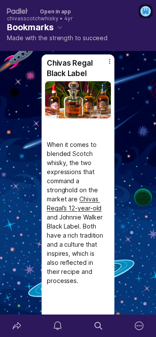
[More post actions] (104, 65)
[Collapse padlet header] (59, 27)
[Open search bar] (98, 325)
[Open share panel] (17, 325)
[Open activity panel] (57, 325)
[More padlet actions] (139, 325)
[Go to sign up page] (146, 11)
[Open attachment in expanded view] (78, 99)
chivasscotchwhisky (32, 19)
